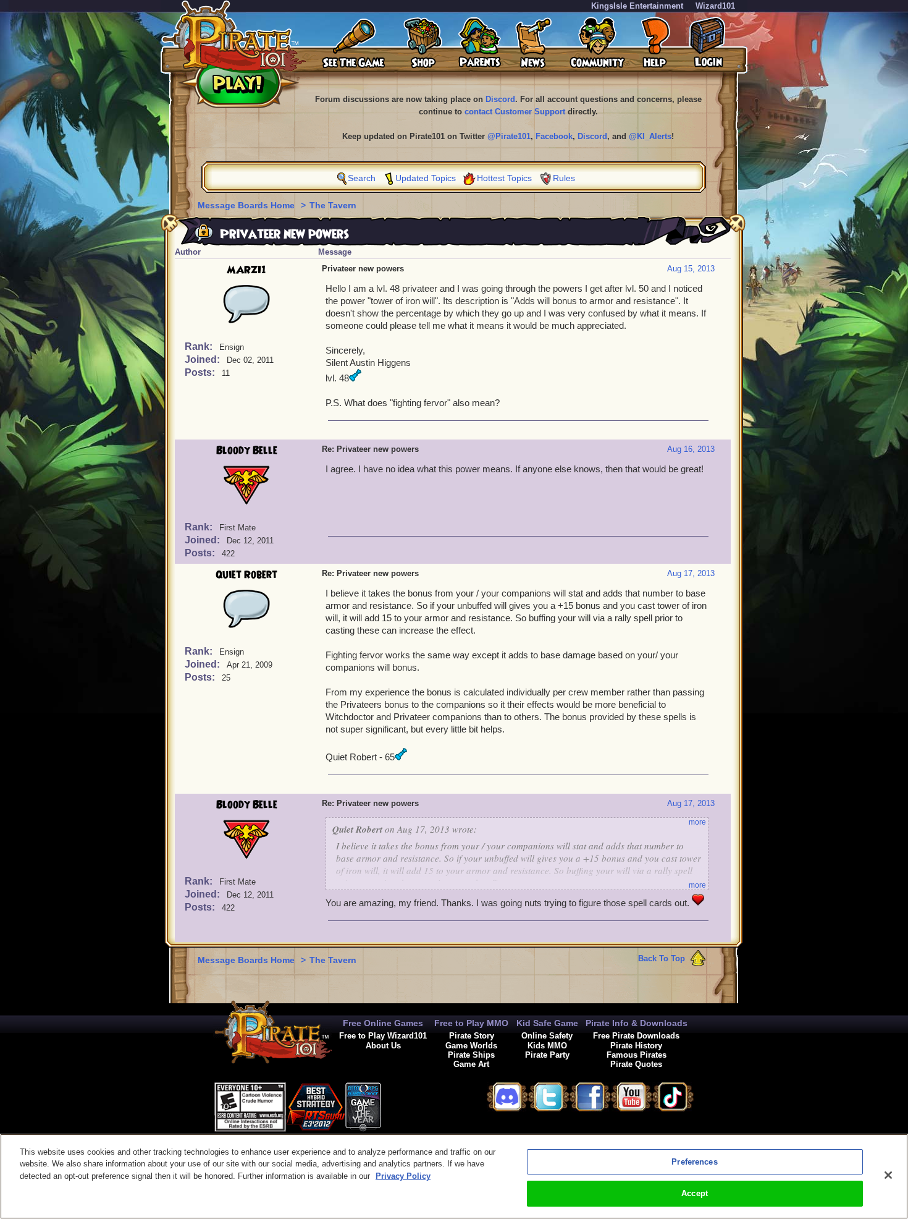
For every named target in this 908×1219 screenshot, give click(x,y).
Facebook (554, 136)
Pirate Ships (471, 1055)
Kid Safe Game (547, 1023)
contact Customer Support (515, 111)
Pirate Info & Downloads (636, 1023)
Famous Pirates (636, 1055)
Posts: (201, 372)
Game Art (471, 1064)
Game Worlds (471, 1045)
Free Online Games (383, 1023)
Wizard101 (715, 6)
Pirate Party (547, 1055)
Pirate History (636, 1045)
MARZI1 (246, 270)
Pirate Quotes (636, 1064)
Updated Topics (425, 178)
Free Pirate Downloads (636, 1035)
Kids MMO (547, 1045)
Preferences (694, 1161)
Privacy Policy (403, 1176)
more (697, 822)
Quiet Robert (246, 574)
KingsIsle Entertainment (637, 6)
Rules (564, 178)
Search (362, 178)
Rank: (200, 346)
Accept (694, 1193)
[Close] (888, 1175)
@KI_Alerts (650, 136)
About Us (383, 1045)
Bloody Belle (246, 450)
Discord (500, 99)
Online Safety (547, 1035)
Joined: (203, 359)
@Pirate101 (509, 136)
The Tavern (332, 205)
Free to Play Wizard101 (383, 1035)
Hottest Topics (504, 178)
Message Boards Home (247, 205)
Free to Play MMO (471, 1023)
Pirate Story (471, 1035)
